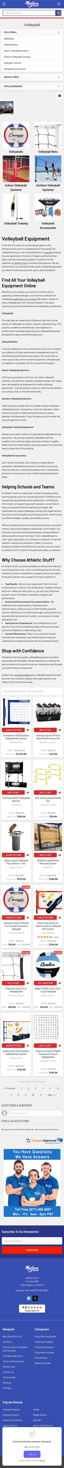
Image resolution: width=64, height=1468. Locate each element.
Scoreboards (41, 1357)
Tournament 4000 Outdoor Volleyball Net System (16, 737)
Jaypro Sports (10, 1425)
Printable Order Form (13, 1355)
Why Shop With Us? (12, 1336)
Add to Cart (45, 730)
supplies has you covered (23, 299)
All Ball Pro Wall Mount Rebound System (48, 862)
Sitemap (7, 1388)
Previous (10, 1088)
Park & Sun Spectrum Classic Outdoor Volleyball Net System (48, 926)
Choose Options (13, 730)
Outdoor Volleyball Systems (17, 56)
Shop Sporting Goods (45, 1336)
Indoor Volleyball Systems (16, 50)
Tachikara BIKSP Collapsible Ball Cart (16, 799)
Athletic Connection (12, 1420)
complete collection (23, 674)
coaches (48, 252)
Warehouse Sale (42, 1363)
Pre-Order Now (45, 983)
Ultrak (36, 1409)
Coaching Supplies (44, 1341)
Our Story (7, 1341)
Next (50, 1094)
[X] (35, 1298)
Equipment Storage (44, 1352)
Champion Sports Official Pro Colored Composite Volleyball (16, 926)
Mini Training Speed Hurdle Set (48, 799)
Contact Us (8, 1371)
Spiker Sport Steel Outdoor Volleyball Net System (16, 1052)
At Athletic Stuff (20, 263)
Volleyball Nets (11, 44)
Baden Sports (40, 1414)
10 (33, 1094)
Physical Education (44, 1347)
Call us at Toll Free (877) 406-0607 (32, 1290)
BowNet (37, 1420)
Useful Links (9, 1366)
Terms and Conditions (13, 1361)
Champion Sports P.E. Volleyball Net (16, 990)
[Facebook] (29, 1298)
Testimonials (9, 1377)
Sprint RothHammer (43, 1425)
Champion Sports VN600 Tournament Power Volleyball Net (48, 1054)
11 (41, 1094)
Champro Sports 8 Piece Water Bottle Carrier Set (48, 737)
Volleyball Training (12, 62)
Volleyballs (9, 38)
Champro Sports (11, 1414)
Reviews (7, 1382)
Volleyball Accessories (15, 68)
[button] (59, 95)
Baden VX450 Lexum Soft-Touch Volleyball (48, 990)
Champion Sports (11, 1409)
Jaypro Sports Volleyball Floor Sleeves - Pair (16, 862)
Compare (28, 730)
